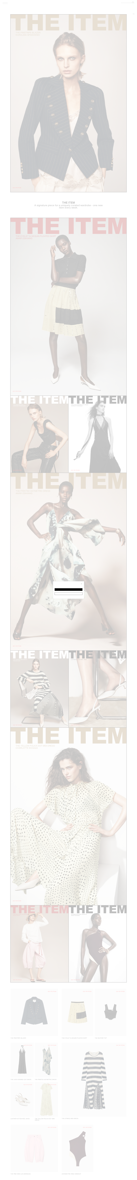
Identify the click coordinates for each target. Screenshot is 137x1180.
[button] (68, 589)
